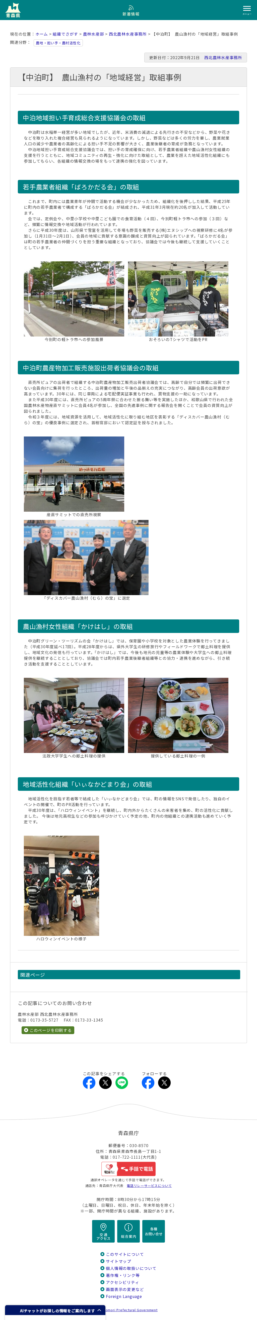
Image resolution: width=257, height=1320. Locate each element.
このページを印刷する (51, 1030)
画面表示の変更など (125, 1289)
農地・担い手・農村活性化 (58, 42)
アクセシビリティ (122, 1282)
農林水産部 (93, 34)
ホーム (41, 34)
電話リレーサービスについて (149, 1185)
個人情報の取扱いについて (131, 1268)
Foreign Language (124, 1296)
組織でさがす (65, 34)
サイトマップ (118, 1261)
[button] (55, 1310)
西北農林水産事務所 (128, 34)
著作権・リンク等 (123, 1275)
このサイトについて (125, 1254)
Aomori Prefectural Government (130, 1309)
